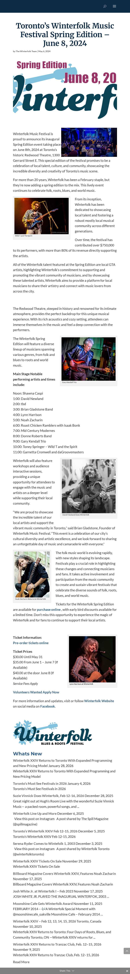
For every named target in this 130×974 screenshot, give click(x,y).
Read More (21, 962)
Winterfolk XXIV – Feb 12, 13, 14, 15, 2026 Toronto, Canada (57, 921)
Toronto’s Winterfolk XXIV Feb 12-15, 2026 (45, 831)
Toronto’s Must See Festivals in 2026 (40, 783)
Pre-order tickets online (31, 643)
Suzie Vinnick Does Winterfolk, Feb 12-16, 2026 (48, 796)
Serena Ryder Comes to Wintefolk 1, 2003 (44, 843)
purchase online (49, 609)
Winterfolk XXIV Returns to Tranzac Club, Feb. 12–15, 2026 (57, 944)
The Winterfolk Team (26, 51)
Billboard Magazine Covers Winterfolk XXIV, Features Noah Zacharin (64, 873)
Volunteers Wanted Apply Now (36, 692)
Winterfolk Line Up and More (35, 813)
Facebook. (48, 706)
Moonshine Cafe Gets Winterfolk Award (43, 904)
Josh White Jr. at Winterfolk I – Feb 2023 (43, 891)
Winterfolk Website (99, 701)
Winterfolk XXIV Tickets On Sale (37, 861)
